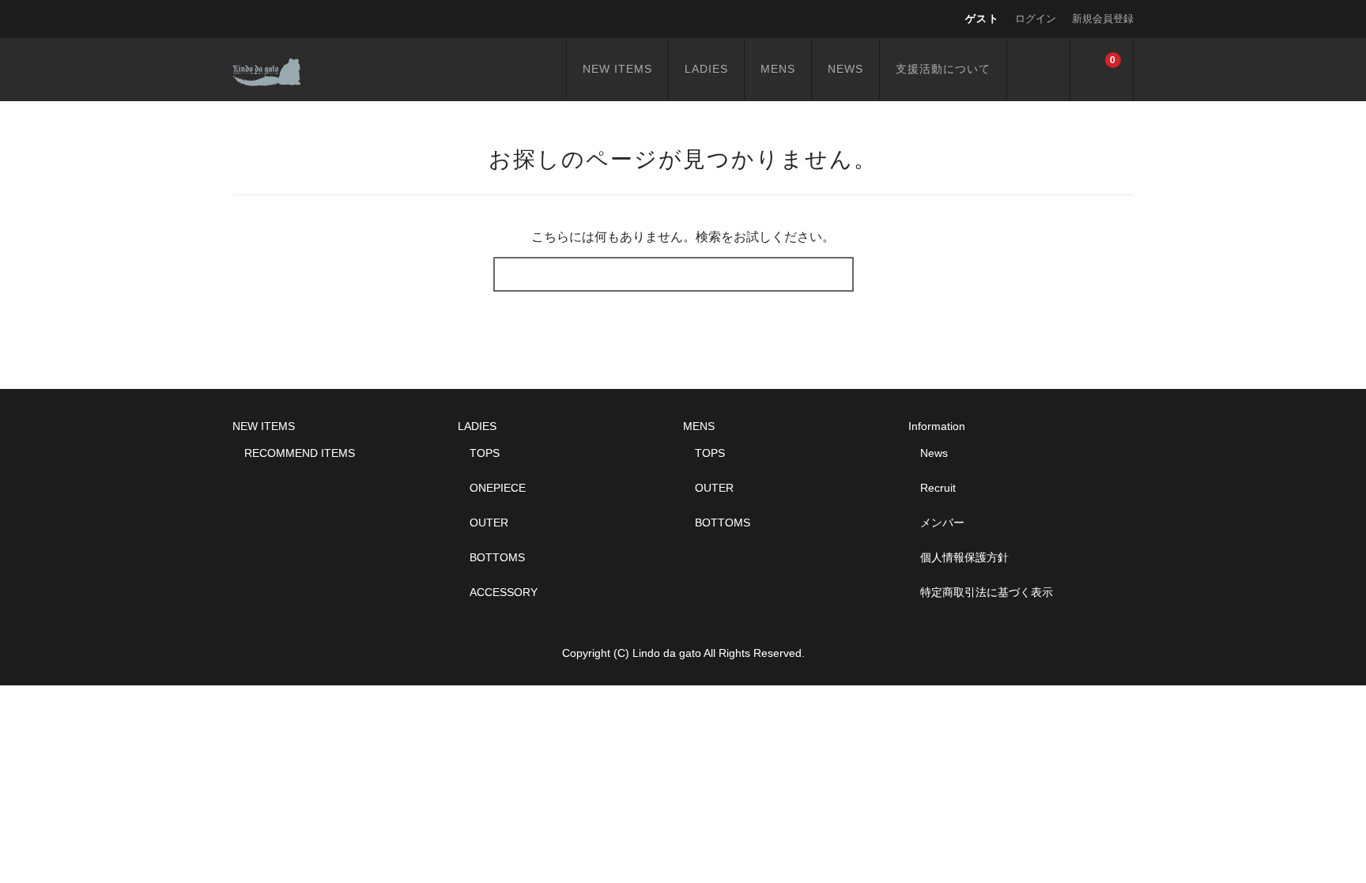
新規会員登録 (1103, 19)
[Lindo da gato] (282, 69)
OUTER (489, 522)
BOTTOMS (497, 557)
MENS (777, 68)
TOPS (485, 453)
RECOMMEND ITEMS (299, 453)
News (934, 453)
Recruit (938, 487)
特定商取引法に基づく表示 (986, 592)
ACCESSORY (504, 592)
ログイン (1035, 19)
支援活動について (943, 68)
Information (936, 426)
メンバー (942, 522)
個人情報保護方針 (964, 557)
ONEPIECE (498, 487)
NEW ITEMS (617, 68)
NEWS (845, 68)
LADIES (706, 68)
